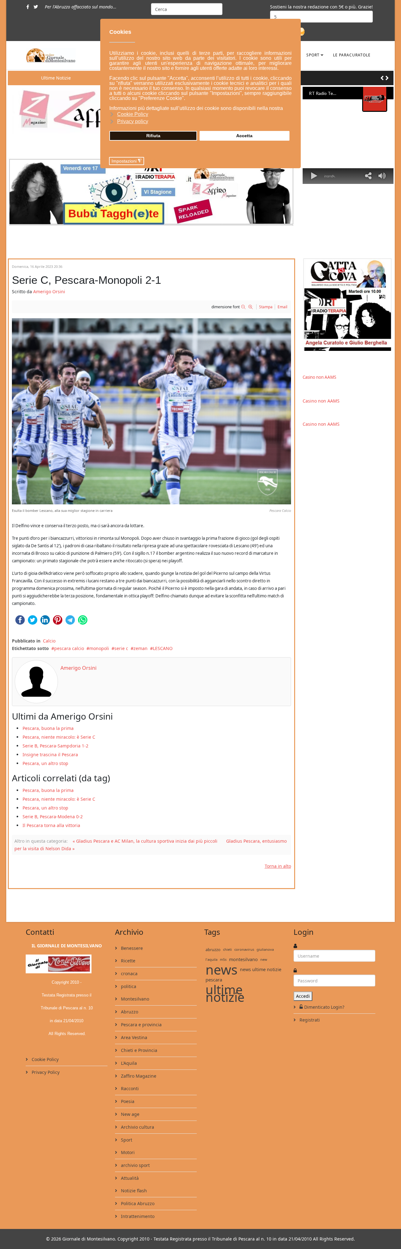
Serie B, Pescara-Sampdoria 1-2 (55, 746)
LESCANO (163, 648)
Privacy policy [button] (132, 121)
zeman (140, 648)
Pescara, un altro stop (45, 763)
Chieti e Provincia (138, 1050)
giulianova (265, 949)
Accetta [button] (244, 135)
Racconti (129, 1088)
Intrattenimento (137, 1216)
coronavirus (244, 949)
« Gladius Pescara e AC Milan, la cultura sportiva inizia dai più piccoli (145, 841)
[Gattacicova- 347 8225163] (348, 304)
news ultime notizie (260, 969)
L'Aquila (128, 1063)
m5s (223, 959)
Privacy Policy (45, 1072)
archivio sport (135, 1165)
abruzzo (213, 949)
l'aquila (211, 959)
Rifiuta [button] (153, 135)
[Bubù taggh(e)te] (151, 191)
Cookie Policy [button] (132, 114)
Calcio (49, 641)
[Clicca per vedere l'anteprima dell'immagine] (151, 411)
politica (128, 986)
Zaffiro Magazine (138, 1076)
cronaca (129, 973)
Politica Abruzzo (137, 1203)
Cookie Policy (44, 1059)
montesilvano (243, 959)
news (221, 970)
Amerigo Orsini (49, 291)
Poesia (127, 1101)
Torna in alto (278, 866)
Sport (313, 55)
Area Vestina (133, 1037)
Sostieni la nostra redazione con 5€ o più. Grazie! (321, 7)
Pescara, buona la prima (48, 728)
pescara (214, 979)
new (263, 959)
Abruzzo (129, 1012)
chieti (227, 949)
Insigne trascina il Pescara (50, 754)
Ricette (127, 961)
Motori (127, 1152)
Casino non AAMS (319, 377)
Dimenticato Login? (324, 1007)
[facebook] (27, 7)
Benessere (131, 948)
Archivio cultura (137, 1127)
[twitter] (36, 7)
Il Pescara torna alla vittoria (51, 825)
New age (129, 1114)
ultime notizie (225, 993)
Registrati (309, 1020)
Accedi (303, 996)
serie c (121, 648)
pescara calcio (69, 648)
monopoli (99, 648)
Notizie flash (133, 1191)
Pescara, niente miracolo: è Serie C (59, 737)
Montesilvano (134, 999)
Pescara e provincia (141, 1025)
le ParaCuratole (352, 55)
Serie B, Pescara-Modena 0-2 (53, 817)
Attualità (129, 1178)
